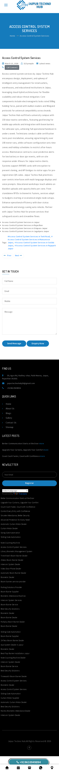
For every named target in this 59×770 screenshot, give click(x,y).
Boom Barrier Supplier (10, 591)
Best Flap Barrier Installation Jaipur (15, 653)
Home (12, 35)
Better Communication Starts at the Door (17, 498)
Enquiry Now (38, 343)
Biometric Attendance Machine (13, 596)
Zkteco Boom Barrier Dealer (12, 560)
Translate (23, 493)
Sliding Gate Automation (11, 537)
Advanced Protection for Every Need (15, 519)
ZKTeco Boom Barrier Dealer (12, 640)
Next (17, 255)
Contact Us (11, 422)
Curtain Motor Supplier (10, 698)
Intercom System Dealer (10, 564)
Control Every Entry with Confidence (15, 511)
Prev (9, 255)
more (41, 443)
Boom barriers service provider (13, 581)
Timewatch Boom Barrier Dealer (14, 676)
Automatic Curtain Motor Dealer (14, 524)
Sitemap (9, 427)
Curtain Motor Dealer (9, 528)
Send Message (14, 343)
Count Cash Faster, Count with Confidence (18, 507)
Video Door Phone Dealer (11, 568)
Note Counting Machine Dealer (13, 657)
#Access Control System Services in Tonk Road (29, 236)
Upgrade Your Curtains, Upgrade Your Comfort (19, 502)
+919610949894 (14, 388)
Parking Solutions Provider (11, 587)
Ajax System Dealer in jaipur (12, 644)
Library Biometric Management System (16, 551)
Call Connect (12, 67)
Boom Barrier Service (9, 604)
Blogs (8, 413)
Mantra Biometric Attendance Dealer (15, 711)
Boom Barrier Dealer (9, 617)
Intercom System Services (11, 600)
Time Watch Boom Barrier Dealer (14, 555)
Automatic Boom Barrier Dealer (13, 573)
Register (29, 483)
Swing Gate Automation (10, 532)
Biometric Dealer (7, 577)
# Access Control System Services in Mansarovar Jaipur (30, 239)
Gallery (9, 417)
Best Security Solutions (10, 609)
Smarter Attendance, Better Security (15, 515)
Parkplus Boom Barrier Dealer (13, 621)
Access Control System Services (13, 547)
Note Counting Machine (10, 542)
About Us (10, 408)
